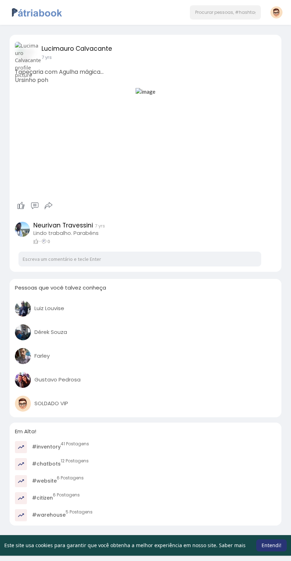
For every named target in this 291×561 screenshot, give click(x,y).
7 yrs (47, 57)
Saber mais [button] (232, 545)
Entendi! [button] (271, 545)
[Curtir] (34, 206)
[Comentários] (35, 206)
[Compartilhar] (49, 206)
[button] (225, 12)
